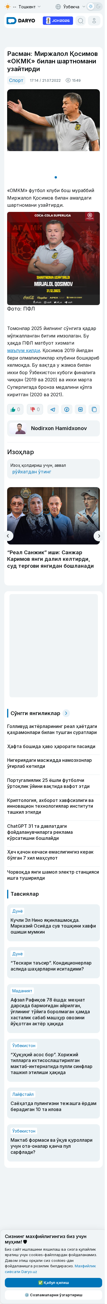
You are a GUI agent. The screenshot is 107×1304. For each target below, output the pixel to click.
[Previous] (8, 549)
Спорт (16, 80)
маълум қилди (23, 346)
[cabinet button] (92, 21)
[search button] (78, 21)
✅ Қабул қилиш (52, 1282)
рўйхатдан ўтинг (31, 485)
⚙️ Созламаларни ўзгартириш (52, 1295)
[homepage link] (21, 20)
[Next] (96, 549)
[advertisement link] (56, 20)
